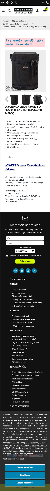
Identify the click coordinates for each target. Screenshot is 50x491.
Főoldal (5, 21)
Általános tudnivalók (20, 316)
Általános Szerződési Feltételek (25, 375)
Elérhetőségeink (19, 395)
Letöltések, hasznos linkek (23, 336)
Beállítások (25, 475)
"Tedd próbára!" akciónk (22, 299)
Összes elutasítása (25, 468)
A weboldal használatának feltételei (27, 372)
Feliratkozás (25, 261)
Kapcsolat (16, 398)
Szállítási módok (19, 389)
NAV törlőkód (17, 356)
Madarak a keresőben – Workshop (27, 303)
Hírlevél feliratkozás (20, 402)
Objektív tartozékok (20, 21)
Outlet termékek (19, 293)
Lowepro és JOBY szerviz (23, 322)
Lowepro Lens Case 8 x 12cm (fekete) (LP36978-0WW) (24, 27)
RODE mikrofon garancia (23, 326)
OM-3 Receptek (19, 362)
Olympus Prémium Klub (22, 296)
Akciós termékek (19, 289)
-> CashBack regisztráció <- (24, 306)
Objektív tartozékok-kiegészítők (25, 342)
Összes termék (19, 406)
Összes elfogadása (25, 483)
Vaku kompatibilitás (20, 346)
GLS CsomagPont (20, 392)
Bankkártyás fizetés (20, 385)
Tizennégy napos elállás (22, 359)
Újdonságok (18, 279)
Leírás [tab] (9, 157)
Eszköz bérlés (18, 352)
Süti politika (17, 382)
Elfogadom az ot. (25, 255)
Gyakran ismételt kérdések (23, 319)
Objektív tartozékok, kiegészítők (15, 24)
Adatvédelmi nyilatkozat (22, 379)
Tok (33, 24)
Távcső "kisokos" (19, 349)
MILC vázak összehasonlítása (25, 339)
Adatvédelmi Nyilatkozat (30, 255)
